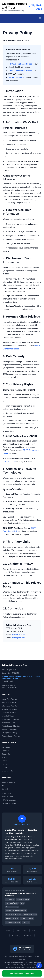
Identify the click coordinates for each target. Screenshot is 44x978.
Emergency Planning (9, 733)
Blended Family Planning (11, 736)
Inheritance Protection (10, 706)
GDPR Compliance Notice (20, 71)
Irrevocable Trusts (8, 723)
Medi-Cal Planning (8, 716)
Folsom (4, 757)
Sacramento (6, 747)
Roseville (5, 751)
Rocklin (4, 761)
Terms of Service (16, 77)
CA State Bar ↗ (28, 935)
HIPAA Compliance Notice (20, 64)
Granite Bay (6, 754)
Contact (5, 789)
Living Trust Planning (9, 699)
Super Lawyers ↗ (22, 930)
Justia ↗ (9, 930)
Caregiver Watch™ (9, 712)
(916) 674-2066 (18, 635)
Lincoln (4, 764)
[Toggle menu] (39, 18)
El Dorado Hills (7, 771)
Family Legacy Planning (11, 726)
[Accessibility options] (39, 965)
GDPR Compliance (9, 803)
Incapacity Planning (9, 702)
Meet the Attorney (8, 782)
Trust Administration (9, 729)
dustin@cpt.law (9, 461)
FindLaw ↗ (14, 935)
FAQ (3, 785)
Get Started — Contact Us (22, 973)
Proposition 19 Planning (10, 719)
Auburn (4, 767)
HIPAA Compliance (9, 800)
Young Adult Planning (9, 709)
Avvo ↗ (35, 930)
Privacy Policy (7, 793)
